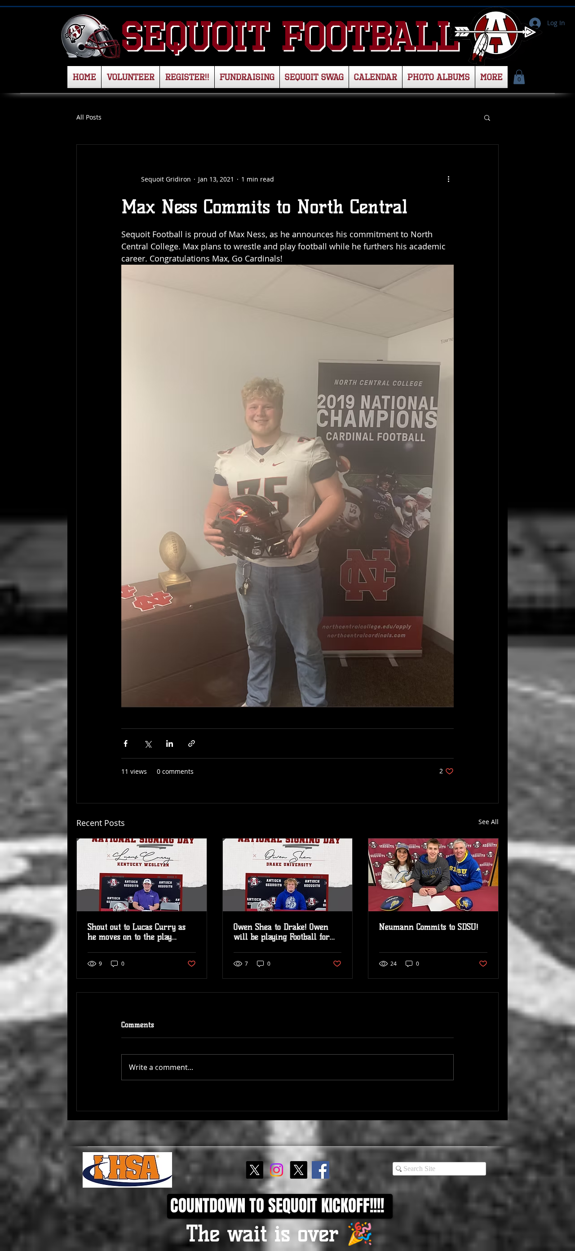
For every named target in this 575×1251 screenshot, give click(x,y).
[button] (519, 77)
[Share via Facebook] (125, 743)
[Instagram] (276, 1170)
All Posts (89, 117)
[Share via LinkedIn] (169, 743)
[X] (254, 1170)
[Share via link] (191, 743)
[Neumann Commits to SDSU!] (433, 874)
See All (488, 821)
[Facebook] (320, 1170)
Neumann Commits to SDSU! (428, 927)
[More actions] (448, 178)
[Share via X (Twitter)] (147, 743)
